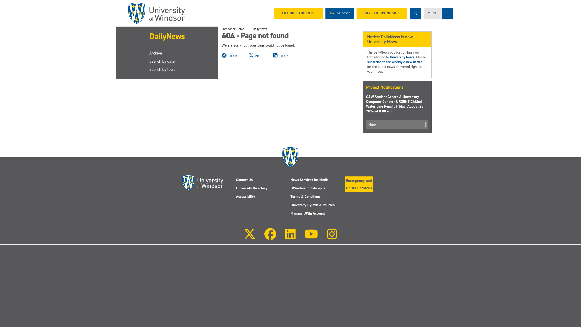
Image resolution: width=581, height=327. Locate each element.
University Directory (251, 188)
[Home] (156, 13)
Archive (155, 53)
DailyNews (167, 36)
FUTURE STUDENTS (298, 13)
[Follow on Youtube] (311, 237)
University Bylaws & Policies (312, 205)
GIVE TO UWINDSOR (382, 13)
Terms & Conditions (305, 196)
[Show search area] (415, 13)
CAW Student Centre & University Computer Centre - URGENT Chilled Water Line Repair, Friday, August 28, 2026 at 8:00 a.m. (395, 104)
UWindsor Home (233, 29)
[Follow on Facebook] (270, 237)
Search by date (162, 61)
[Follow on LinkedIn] (290, 237)
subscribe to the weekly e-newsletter (394, 61)
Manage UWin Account (307, 213)
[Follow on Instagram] (332, 237)
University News (402, 57)
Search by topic (162, 69)
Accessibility (245, 196)
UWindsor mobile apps (307, 188)
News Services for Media (309, 179)
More (372, 124)
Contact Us (244, 179)
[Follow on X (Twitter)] (250, 237)
